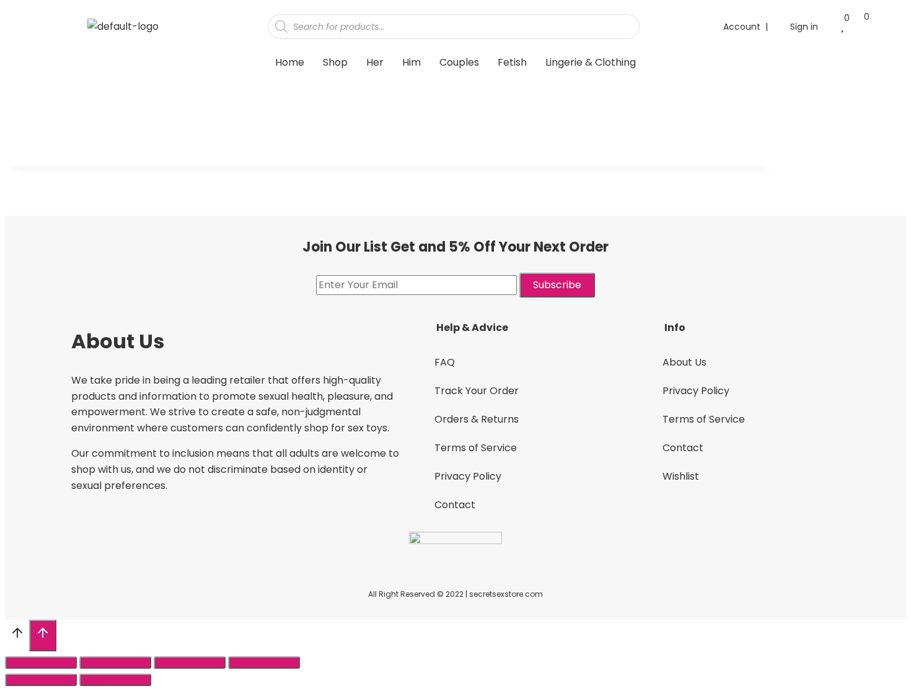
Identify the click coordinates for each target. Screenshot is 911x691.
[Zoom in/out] (264, 662)
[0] (842, 26)
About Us (684, 362)
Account (741, 26)
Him (411, 62)
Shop (335, 62)
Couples (459, 62)
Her (375, 62)
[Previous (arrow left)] (41, 680)
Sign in (804, 26)
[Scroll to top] (17, 636)
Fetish (512, 62)
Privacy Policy (467, 476)
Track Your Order (476, 391)
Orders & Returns (476, 419)
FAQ (444, 362)
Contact (454, 505)
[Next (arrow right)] (115, 680)
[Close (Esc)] (41, 662)
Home (289, 62)
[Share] (115, 662)
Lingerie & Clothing (590, 62)
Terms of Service (475, 448)
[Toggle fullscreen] (190, 662)
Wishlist (680, 476)
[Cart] (860, 25)
